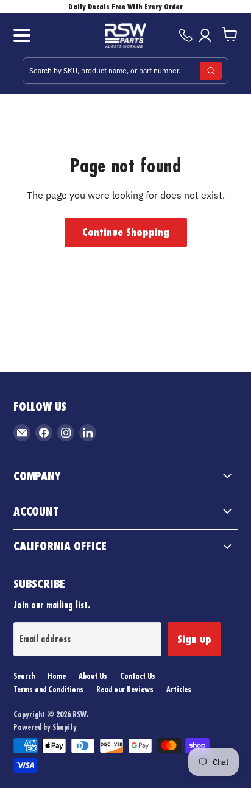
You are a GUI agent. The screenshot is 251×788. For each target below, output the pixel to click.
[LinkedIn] (87, 432)
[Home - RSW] (126, 35)
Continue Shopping (125, 232)
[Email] (21, 432)
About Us (93, 676)
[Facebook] (43, 432)
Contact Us (137, 676)
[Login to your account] (207, 35)
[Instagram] (65, 432)
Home (57, 676)
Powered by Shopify (45, 727)
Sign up (194, 639)
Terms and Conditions (48, 689)
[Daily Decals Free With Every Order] (125, 6)
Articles (178, 689)
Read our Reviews (125, 689)
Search (24, 676)
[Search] (211, 71)
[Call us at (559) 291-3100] (186, 35)
